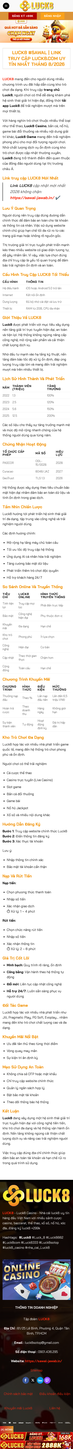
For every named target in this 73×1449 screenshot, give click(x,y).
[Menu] (6, 6)
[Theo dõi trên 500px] (40, 1380)
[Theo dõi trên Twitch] (47, 1380)
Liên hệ (54, 1408)
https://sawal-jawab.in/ (32, 197)
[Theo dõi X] (33, 1380)
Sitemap (36, 1370)
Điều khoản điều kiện (54, 1394)
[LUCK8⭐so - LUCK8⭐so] (36, 5)
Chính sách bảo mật (18, 1394)
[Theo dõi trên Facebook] (25, 1380)
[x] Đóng (7, 1429)
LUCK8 (8, 1213)
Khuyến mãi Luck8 (18, 1408)
